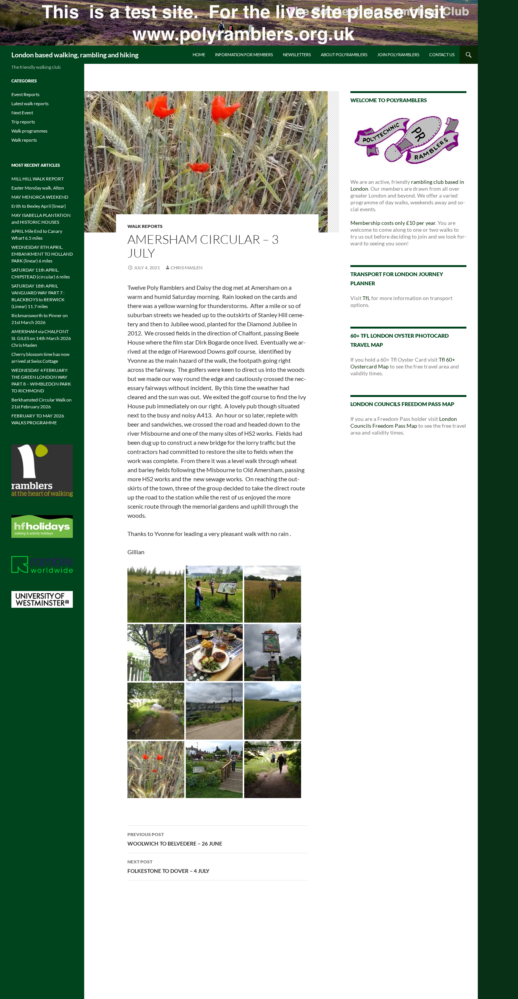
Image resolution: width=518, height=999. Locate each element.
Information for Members (244, 54)
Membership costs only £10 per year (392, 223)
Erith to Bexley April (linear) (38, 206)
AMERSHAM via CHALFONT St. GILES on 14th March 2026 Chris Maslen (41, 338)
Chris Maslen (186, 267)
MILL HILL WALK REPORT (37, 179)
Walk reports (145, 226)
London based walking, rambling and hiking (74, 55)
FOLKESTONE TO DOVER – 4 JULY (168, 866)
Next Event (22, 112)
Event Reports (25, 94)
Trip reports (23, 122)
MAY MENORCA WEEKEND (39, 197)
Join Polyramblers (398, 54)
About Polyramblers (344, 54)
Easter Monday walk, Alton (37, 188)
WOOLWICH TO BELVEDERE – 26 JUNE (174, 839)
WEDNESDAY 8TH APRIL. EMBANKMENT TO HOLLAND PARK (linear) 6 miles (42, 254)
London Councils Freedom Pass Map (403, 422)
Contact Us (442, 54)
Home (199, 54)
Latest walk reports (30, 103)
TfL (366, 298)
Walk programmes (29, 131)
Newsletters (297, 54)
